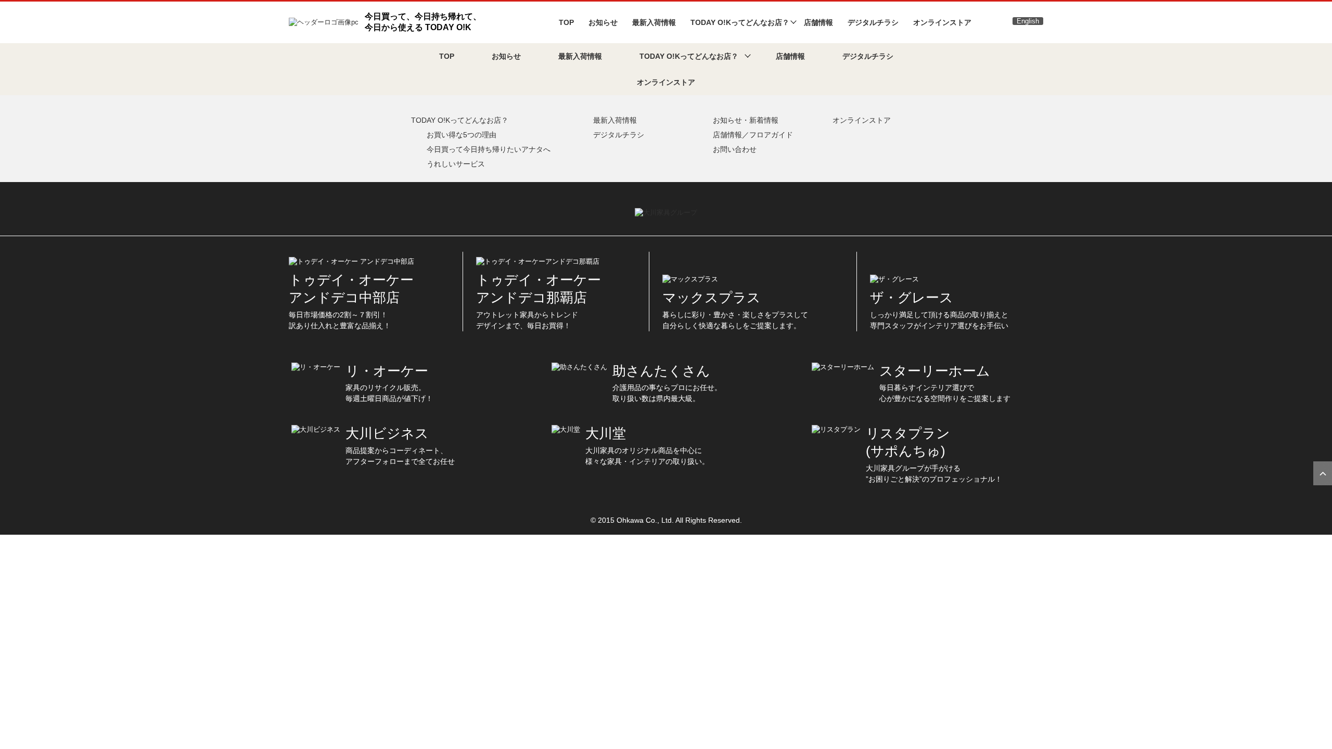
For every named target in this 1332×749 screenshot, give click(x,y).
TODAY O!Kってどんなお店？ (459, 120)
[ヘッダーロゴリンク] (323, 21)
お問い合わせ (735, 149)
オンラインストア (942, 22)
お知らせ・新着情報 (745, 120)
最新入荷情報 (654, 22)
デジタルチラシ (873, 22)
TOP (566, 22)
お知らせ (603, 22)
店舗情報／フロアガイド (753, 135)
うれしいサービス (456, 164)
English (1028, 21)
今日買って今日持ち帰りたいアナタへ (488, 149)
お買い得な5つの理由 (461, 135)
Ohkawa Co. (637, 520)
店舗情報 (818, 22)
